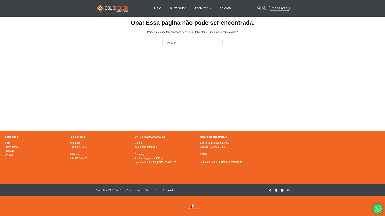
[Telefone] (282, 190)
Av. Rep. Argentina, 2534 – (149, 158)
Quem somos (12, 147)
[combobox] (190, 43)
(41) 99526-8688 (78, 147)
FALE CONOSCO (279, 8)
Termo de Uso (207, 162)
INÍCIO (157, 8)
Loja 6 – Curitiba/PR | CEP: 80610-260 (155, 162)
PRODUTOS (201, 8)
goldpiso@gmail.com (146, 147)
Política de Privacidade (229, 162)
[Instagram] (264, 8)
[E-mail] (288, 190)
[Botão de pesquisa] (219, 43)
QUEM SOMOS (178, 8)
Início (7, 143)
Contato (9, 154)
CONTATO (225, 8)
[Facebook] (259, 8)
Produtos (9, 151)
